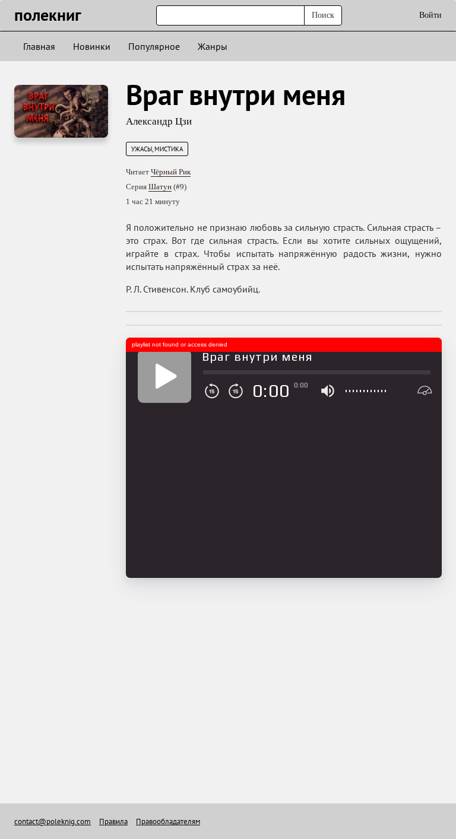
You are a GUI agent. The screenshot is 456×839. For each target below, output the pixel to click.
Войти (430, 15)
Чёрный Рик (171, 171)
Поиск (323, 15)
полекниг (47, 15)
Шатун (160, 186)
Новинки (91, 46)
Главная (39, 46)
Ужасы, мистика (157, 149)
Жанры (212, 46)
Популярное (154, 46)
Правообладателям (168, 821)
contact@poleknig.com (52, 821)
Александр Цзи (159, 121)
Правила (113, 821)
